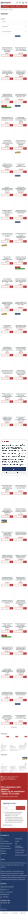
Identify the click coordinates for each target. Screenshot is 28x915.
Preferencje (20, 472)
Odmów (8, 472)
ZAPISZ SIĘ (20, 808)
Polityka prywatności (7, 825)
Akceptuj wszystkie (14, 469)
